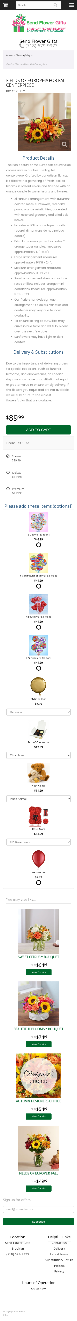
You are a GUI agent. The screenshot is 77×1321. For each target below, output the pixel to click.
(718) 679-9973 (41, 45)
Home (9, 55)
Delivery (59, 1248)
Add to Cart (38, 430)
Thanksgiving (23, 55)
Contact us (59, 1243)
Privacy (59, 1271)
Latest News (59, 1254)
